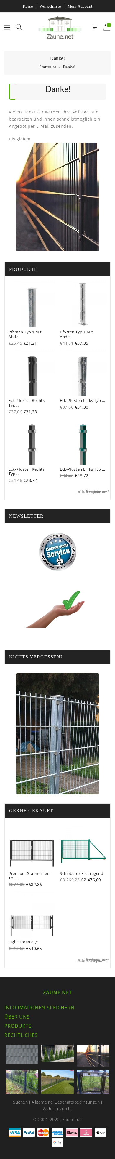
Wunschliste (50, 6)
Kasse (28, 6)
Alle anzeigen (93, 491)
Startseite (47, 67)
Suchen (20, 1102)
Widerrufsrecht (57, 1109)
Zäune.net (57, 992)
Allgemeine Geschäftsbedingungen (66, 1102)
